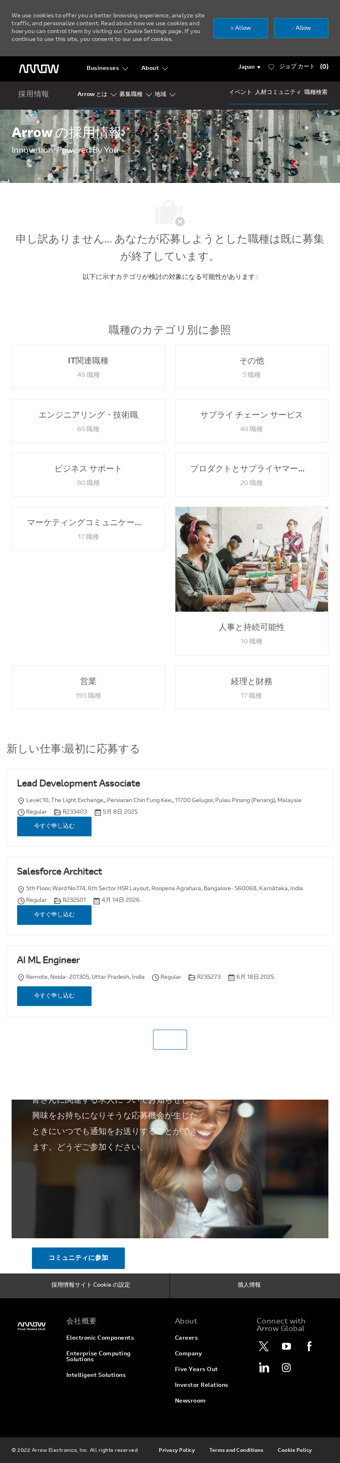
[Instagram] (286, 1367)
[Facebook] (309, 1346)
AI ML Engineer (48, 961)
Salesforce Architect (59, 872)
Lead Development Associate (78, 784)
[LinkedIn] (263, 1367)
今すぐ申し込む (54, 826)
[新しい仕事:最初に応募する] (170, 1040)
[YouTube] (286, 1346)
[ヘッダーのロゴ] (39, 69)
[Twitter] (263, 1346)
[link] (34, 1326)
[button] (249, 67)
